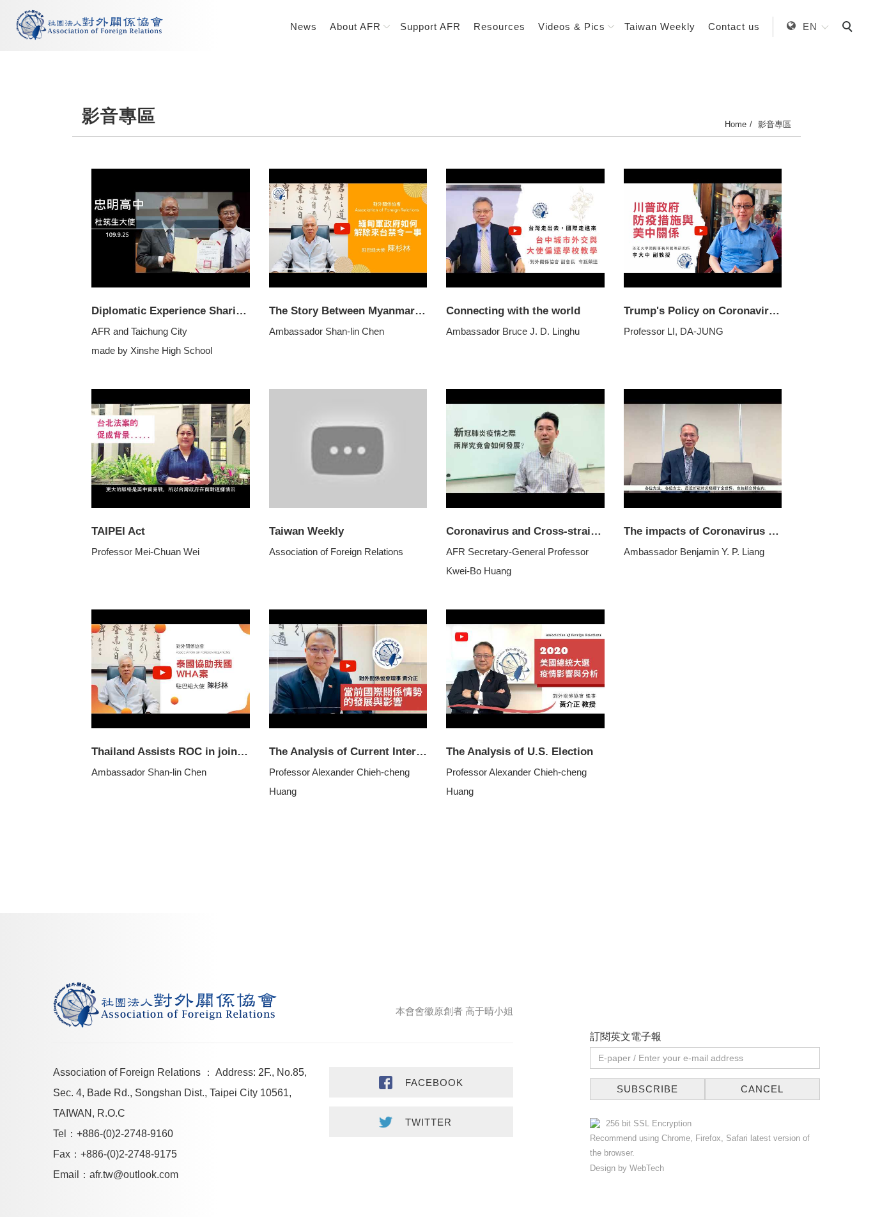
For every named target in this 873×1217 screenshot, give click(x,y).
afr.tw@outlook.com (133, 1174)
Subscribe (647, 1088)
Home (735, 124)
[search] (849, 28)
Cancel (762, 1088)
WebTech (645, 1168)
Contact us (734, 26)
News (303, 26)
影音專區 (774, 124)
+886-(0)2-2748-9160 (125, 1133)
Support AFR (430, 26)
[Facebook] (421, 1082)
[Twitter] (421, 1121)
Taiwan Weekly (659, 26)
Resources (499, 26)
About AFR (355, 26)
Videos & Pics (571, 26)
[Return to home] (89, 24)
